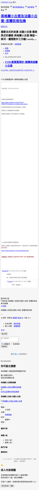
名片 (6, 53)
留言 (19, 318)
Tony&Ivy (10, 281)
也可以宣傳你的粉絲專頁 (10, 392)
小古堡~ (4, 306)
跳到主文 (4, 27)
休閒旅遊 (18, 44)
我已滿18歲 (5, 486)
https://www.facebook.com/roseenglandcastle (15, 250)
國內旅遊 (17, 324)
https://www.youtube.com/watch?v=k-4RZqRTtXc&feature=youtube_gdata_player (14, 103)
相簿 (6, 48)
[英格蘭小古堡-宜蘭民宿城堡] (1, 389)
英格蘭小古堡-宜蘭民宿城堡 (11, 387)
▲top (3, 330)
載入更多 (4, 334)
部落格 (7, 51)
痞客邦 (15, 318)
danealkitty (5, 271)
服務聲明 (22, 461)
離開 (12, 486)
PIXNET (9, 459)
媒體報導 (17, 326)
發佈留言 (4, 346)
